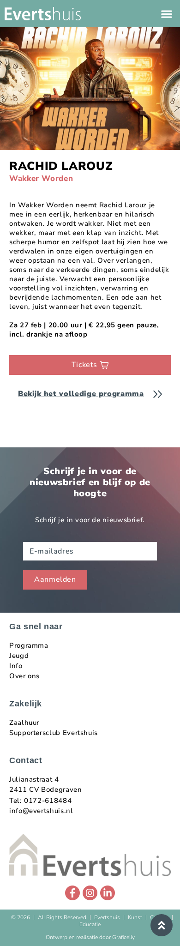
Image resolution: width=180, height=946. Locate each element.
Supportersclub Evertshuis (53, 732)
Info (16, 665)
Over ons (24, 676)
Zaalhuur (24, 722)
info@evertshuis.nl (41, 810)
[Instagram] (90, 893)
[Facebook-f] (72, 893)
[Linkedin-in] (107, 893)
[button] (166, 14)
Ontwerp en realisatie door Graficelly (90, 937)
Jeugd (19, 655)
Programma (28, 645)
